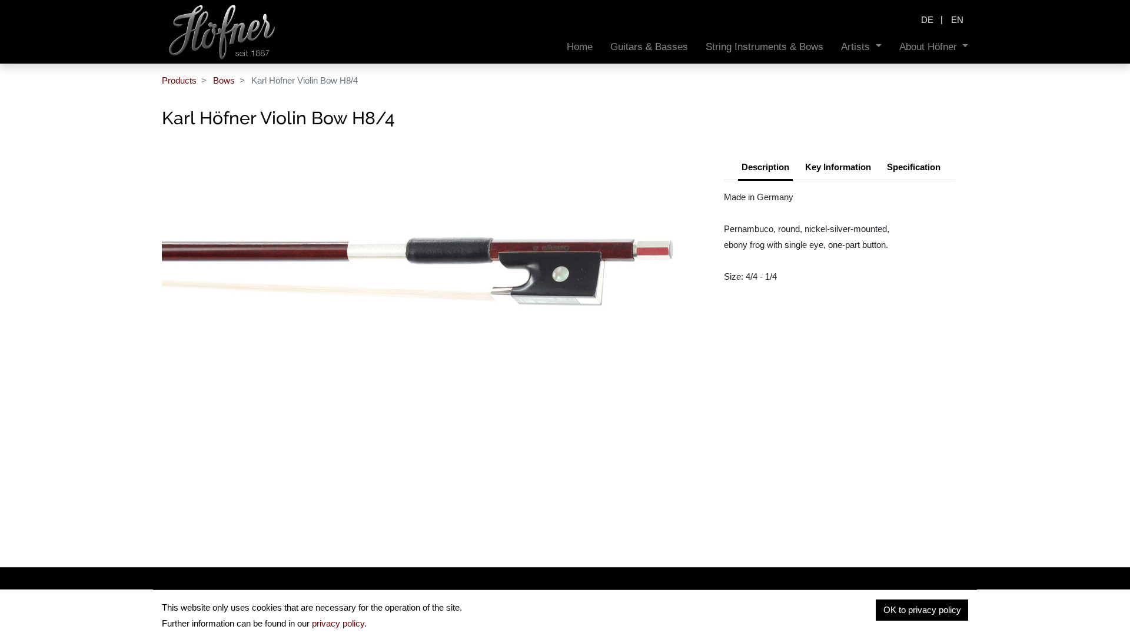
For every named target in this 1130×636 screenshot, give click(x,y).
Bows (224, 80)
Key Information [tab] (838, 167)
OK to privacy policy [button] (922, 610)
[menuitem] (579, 47)
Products (179, 80)
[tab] (913, 168)
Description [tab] (765, 167)
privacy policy (338, 623)
